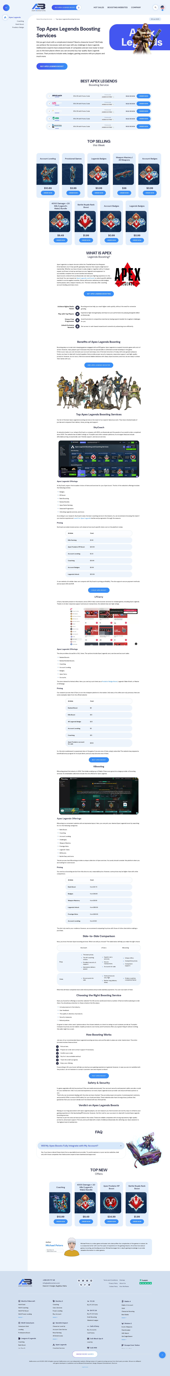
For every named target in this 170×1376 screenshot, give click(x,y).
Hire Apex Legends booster (99, 365)
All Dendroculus (58, 1336)
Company (136, 7)
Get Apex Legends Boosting (99, 294)
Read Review (130, 96)
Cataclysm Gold (23, 1326)
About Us (123, 1283)
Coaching (21, 1342)
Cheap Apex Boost (98, 590)
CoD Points (90, 1333)
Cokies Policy (113, 1286)
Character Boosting (128, 1311)
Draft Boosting (92, 1317)
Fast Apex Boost (99, 1076)
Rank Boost (22, 1345)
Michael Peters (54, 1245)
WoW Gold (21, 1304)
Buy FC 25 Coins (92, 1305)
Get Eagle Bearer (127, 1336)
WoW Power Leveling (25, 1314)
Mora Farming (57, 1333)
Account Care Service (60, 1329)
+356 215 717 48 (49, 1280)
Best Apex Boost (99, 760)
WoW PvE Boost (23, 1311)
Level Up (90, 1342)
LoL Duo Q (21, 1348)
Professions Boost (24, 1333)
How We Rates (124, 1286)
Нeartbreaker (126, 1330)
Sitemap (122, 1280)
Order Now (143, 96)
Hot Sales (99, 7)
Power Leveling (57, 1311)
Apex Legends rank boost (85, 278)
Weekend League (92, 1320)
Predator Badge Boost (109, 681)
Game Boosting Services (44, 19)
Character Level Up (59, 1326)
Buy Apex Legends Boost (52, 66)
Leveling (20, 1329)
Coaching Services (59, 1348)
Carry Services (57, 1308)
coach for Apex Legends (82, 518)
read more (85, 1367)
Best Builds (125, 1315)
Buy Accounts (91, 1330)
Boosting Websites (117, 7)
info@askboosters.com (51, 1283)
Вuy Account (57, 1314)
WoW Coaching (23, 1308)
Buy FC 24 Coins (92, 1314)
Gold (123, 1308)
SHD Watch (125, 1333)
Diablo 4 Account (127, 1305)
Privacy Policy (113, 1283)
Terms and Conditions (111, 1280)
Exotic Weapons (127, 1327)
